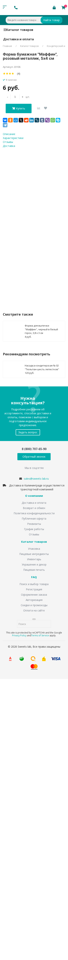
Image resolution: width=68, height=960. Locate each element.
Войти (14, 899)
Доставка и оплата (18, 39)
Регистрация (34, 589)
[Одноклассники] (10, 120)
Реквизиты (34, 524)
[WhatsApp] (52, 120)
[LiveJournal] (37, 120)
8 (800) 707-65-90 (34, 449)
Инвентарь (34, 559)
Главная (7, 46)
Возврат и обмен (34, 508)
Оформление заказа (34, 594)
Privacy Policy (19, 635)
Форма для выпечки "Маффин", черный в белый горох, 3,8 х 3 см (41, 329)
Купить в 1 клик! (25, 275)
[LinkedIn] (31, 120)
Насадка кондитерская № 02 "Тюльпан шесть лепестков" (42, 367)
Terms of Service (40, 635)
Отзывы (34, 534)
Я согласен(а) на (25, 823)
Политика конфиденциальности (34, 513)
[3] (9, 73)
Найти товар (51, 20)
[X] (21, 120)
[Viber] (47, 120)
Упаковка (34, 548)
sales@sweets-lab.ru (36, 478)
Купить (20, 108)
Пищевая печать (34, 570)
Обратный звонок (34, 456)
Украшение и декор (34, 564)
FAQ (34, 577)
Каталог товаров (19, 30)
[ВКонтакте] (5, 120)
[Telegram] (5, 125)
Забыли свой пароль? (48, 894)
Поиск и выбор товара (34, 584)
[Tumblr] (42, 120)
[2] (7, 73)
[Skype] (58, 120)
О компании (34, 496)
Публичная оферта (34, 518)
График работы (34, 529)
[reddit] (26, 120)
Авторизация (34, 600)
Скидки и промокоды (34, 605)
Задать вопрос (27, 432)
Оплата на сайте (34, 610)
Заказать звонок (19, 729)
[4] (12, 73)
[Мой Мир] (15, 120)
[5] (15, 73)
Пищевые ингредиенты (34, 554)
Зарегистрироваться (36, 907)
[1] (4, 73)
